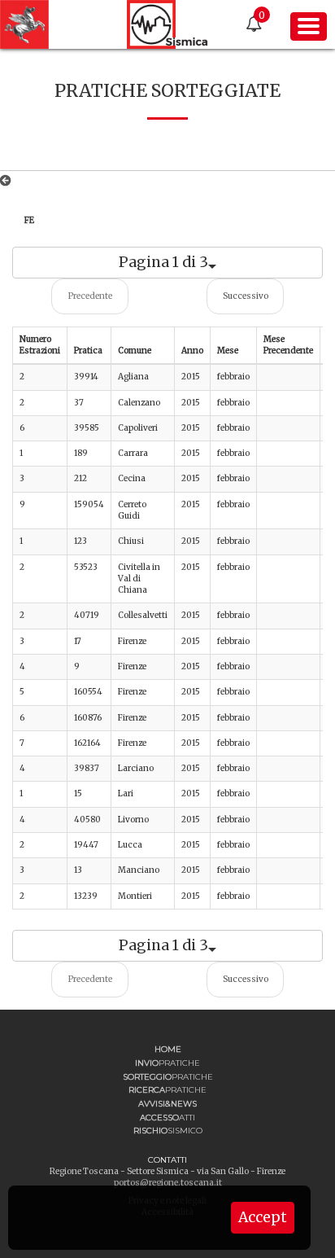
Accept (262, 1217)
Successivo (245, 296)
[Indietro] (8, 181)
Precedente (90, 296)
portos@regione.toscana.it (168, 1182)
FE (29, 220)
